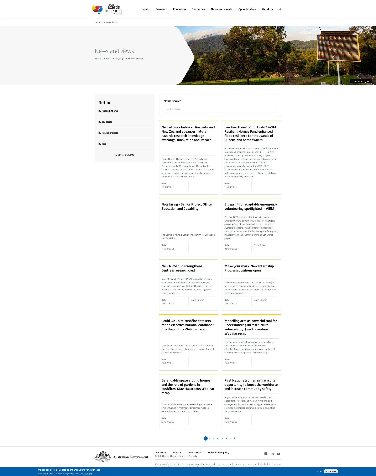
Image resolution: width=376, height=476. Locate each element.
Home (97, 22)
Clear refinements (125, 155)
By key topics (105, 122)
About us (267, 9)
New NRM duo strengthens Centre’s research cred (181, 268)
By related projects (108, 133)
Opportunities (247, 9)
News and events (222, 9)
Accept (320, 471)
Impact (145, 9)
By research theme (108, 111)
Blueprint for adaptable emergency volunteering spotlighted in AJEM (250, 206)
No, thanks (330, 471)
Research (161, 9)
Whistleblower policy (218, 452)
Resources (198, 9)
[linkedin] (272, 454)
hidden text (188, 157)
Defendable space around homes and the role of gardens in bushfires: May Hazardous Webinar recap (187, 386)
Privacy (177, 452)
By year (102, 144)
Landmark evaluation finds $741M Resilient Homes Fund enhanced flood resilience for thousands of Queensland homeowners (250, 133)
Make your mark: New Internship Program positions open (249, 268)
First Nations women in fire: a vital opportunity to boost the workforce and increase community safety (251, 384)
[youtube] (278, 454)
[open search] (280, 9)
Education (179, 9)
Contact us (160, 452)
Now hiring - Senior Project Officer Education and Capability (187, 206)
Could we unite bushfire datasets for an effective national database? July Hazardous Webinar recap (187, 325)
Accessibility (194, 452)
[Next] (234, 438)
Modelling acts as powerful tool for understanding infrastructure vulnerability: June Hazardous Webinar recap (250, 327)
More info (88, 473)
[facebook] (265, 454)
